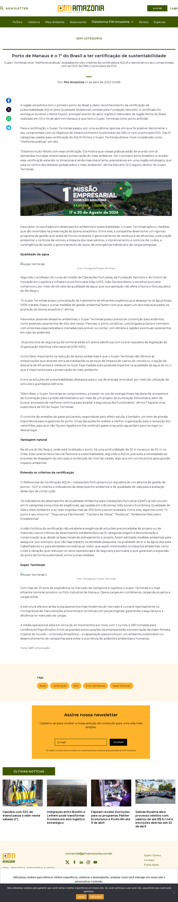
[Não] (173, 893)
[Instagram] (88, 862)
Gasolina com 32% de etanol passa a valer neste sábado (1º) (21, 815)
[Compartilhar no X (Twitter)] (9, 109)
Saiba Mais (96, 896)
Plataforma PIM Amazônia (111, 22)
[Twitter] (67, 862)
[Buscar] (1, 8)
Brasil (43, 685)
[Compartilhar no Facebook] (9, 100)
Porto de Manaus (95, 685)
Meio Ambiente (54, 22)
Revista (143, 22)
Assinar (118, 742)
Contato (149, 860)
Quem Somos (152, 855)
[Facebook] (74, 862)
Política (17, 22)
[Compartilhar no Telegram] (9, 128)
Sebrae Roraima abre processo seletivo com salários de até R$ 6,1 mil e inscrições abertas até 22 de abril (154, 819)
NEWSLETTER (17, 8)
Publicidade (151, 864)
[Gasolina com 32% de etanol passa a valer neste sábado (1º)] (23, 806)
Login (174, 8)
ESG (76, 685)
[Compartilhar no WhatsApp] (9, 119)
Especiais (159, 22)
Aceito (81, 896)
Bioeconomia (78, 22)
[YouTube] (95, 862)
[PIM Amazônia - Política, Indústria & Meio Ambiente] (81, 8)
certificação (60, 685)
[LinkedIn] (81, 862)
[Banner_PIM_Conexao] (96, 198)
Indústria (34, 22)
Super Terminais (121, 685)
